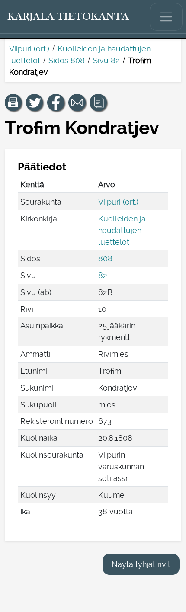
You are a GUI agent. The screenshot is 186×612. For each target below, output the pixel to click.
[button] (13, 102)
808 (105, 258)
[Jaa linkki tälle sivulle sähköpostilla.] (77, 102)
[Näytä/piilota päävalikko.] (166, 17)
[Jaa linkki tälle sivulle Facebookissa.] (55, 102)
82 (102, 275)
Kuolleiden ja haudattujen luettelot (122, 230)
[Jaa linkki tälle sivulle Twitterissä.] (34, 102)
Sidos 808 (66, 60)
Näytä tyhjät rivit (141, 564)
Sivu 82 (106, 60)
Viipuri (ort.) (29, 48)
